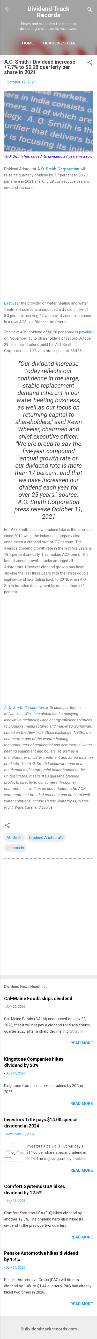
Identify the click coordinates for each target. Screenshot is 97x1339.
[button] (90, 63)
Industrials (15, 848)
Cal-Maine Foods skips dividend (38, 998)
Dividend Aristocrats (46, 837)
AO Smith (14, 837)
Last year (12, 303)
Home (28, 43)
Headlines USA (59, 43)
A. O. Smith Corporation (24, 707)
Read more (81, 1043)
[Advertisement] (48, 245)
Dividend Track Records (48, 12)
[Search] (90, 10)
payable (85, 332)
